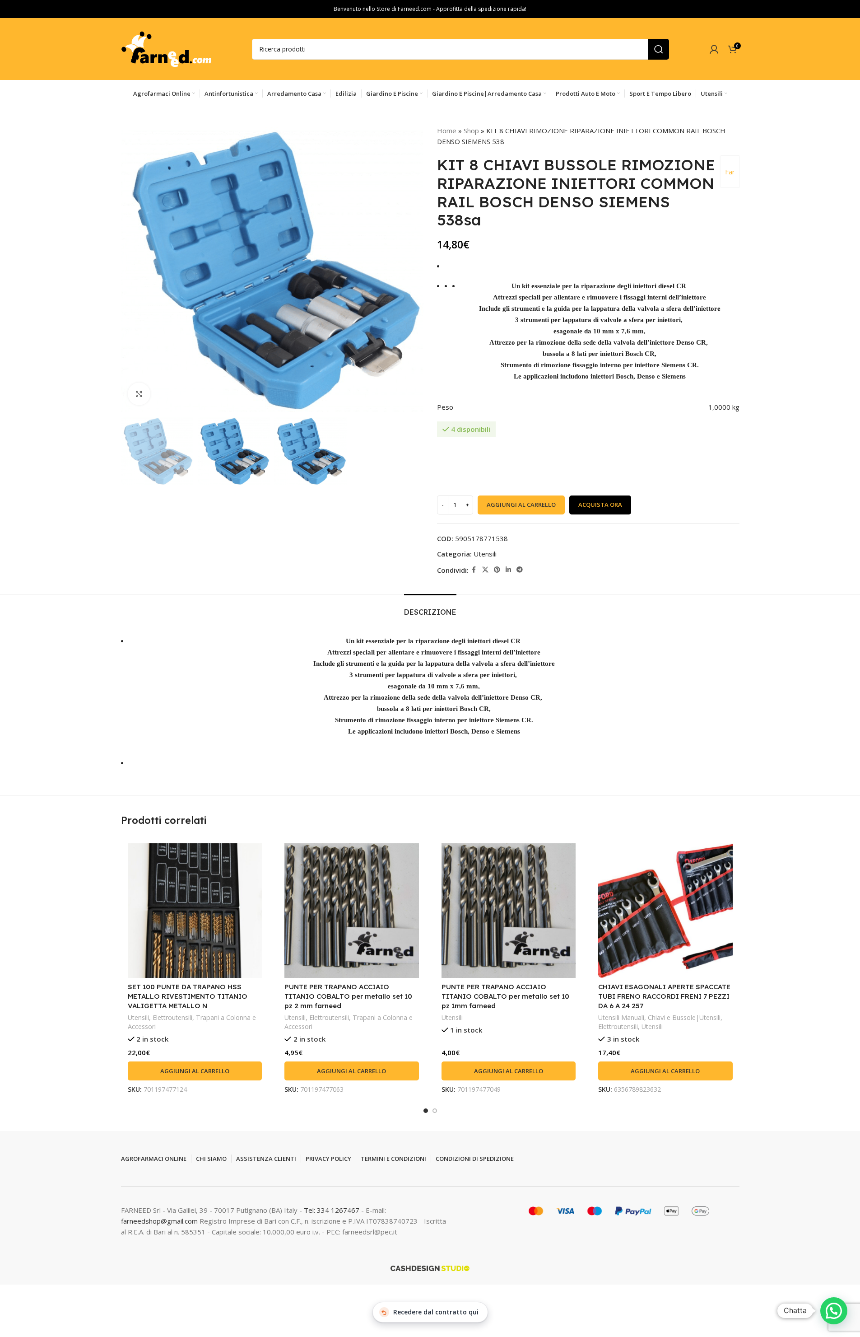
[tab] (430, 608)
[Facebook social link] (474, 570)
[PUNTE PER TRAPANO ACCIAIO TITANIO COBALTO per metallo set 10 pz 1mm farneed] (509, 910)
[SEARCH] (658, 49)
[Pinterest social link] (497, 570)
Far (730, 171)
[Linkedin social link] (508, 570)
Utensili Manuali (621, 1017)
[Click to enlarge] (139, 394)
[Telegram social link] (519, 570)
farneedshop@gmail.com (159, 1220)
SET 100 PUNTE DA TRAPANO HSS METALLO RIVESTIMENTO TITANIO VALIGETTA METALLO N (187, 996)
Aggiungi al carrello (521, 504)
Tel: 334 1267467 (332, 1210)
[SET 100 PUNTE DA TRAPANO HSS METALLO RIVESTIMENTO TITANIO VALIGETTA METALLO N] (195, 910)
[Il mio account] (714, 49)
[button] (195, 1070)
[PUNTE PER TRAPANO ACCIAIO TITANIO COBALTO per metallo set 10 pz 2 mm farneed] (351, 910)
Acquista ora (600, 504)
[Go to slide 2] (434, 1110)
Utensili (485, 553)
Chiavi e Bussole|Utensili (684, 1017)
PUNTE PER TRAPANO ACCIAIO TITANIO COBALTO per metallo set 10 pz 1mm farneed (505, 996)
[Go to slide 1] (425, 1110)
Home (446, 130)
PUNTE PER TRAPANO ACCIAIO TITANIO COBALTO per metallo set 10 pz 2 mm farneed (348, 996)
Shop (471, 130)
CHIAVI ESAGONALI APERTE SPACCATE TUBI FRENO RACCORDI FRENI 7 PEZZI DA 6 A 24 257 (664, 996)
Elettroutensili (172, 1017)
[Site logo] (166, 48)
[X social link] (485, 570)
